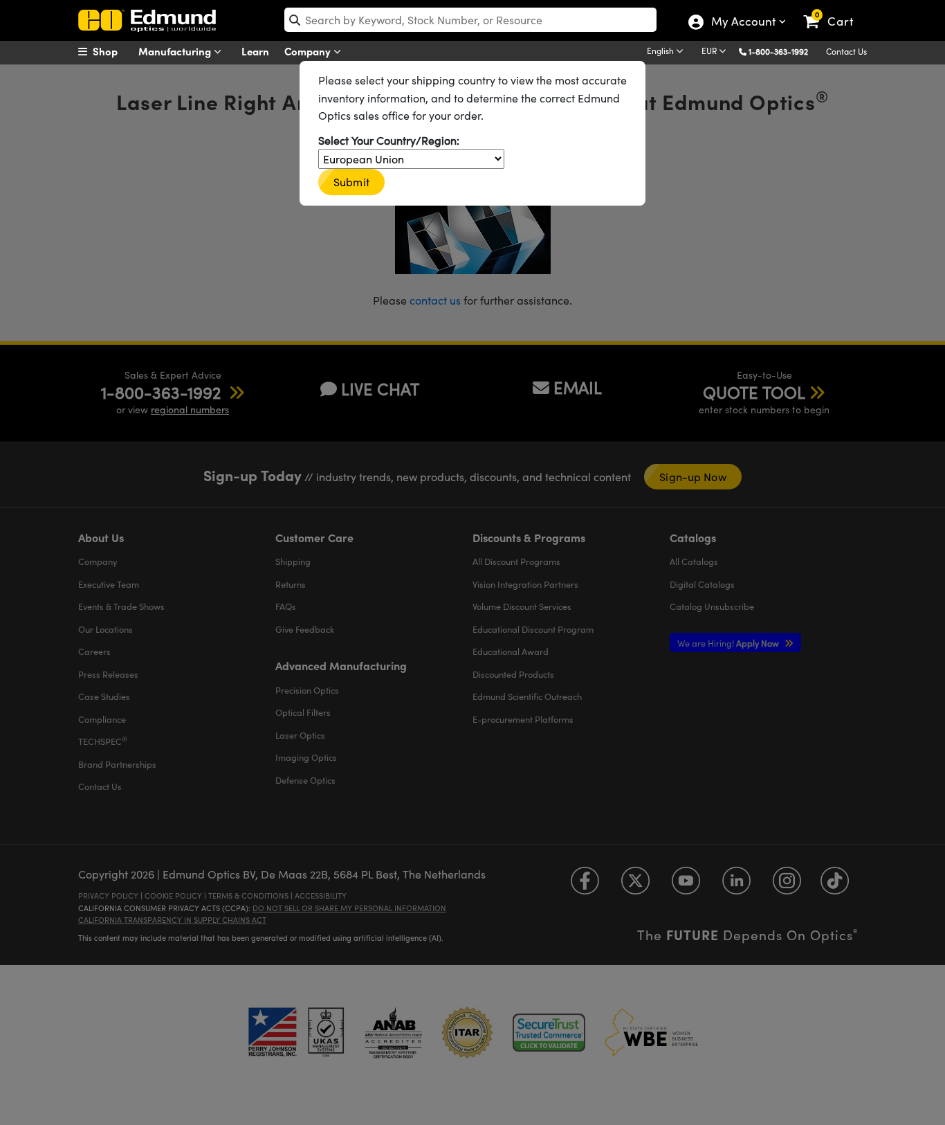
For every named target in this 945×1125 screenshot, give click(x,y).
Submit (351, 181)
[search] (470, 20)
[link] (834, 10)
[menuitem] (112, 51)
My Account (742, 23)
